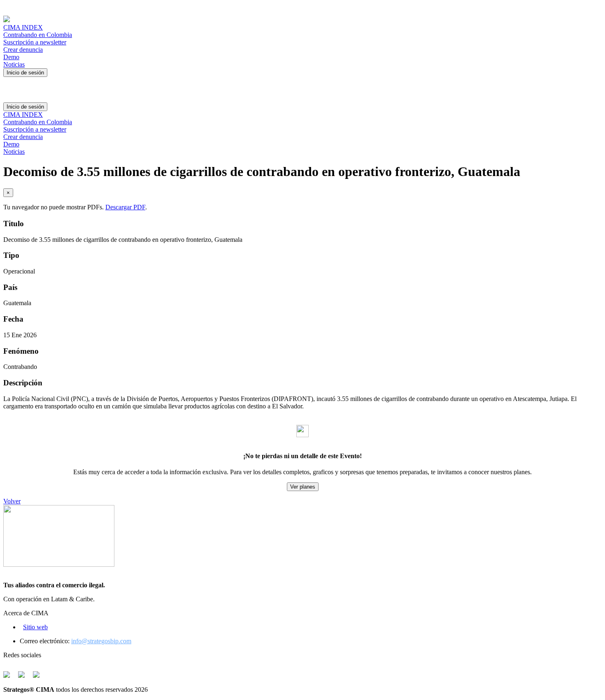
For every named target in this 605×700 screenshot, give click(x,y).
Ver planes (302, 487)
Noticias (14, 64)
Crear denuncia (23, 49)
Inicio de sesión (25, 73)
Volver (12, 501)
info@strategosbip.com (101, 640)
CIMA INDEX (23, 27)
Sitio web (35, 627)
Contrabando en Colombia (37, 34)
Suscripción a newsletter (34, 42)
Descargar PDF (125, 207)
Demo (11, 56)
